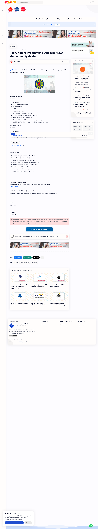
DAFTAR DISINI (14, 186)
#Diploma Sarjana (25, 262)
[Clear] (41, 2)
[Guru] (85, 110)
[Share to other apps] (42, 257)
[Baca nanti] (65, 61)
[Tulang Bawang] (68, 19)
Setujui (14, 523)
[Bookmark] (90, 2)
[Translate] (87, 2)
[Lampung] (86, 95)
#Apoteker (16, 262)
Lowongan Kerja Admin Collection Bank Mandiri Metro (39, 304)
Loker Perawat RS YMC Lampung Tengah (81, 105)
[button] (95, 2)
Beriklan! (57, 24)
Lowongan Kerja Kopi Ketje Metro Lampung (57, 285)
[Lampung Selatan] (78, 19)
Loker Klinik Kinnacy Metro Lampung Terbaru (82, 98)
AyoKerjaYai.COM (17, 342)
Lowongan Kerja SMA (16, 145)
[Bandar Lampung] (25, 19)
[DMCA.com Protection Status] (22, 336)
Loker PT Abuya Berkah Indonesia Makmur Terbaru (82, 79)
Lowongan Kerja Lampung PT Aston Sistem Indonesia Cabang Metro (19, 286)
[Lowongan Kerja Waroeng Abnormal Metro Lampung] (59, 296)
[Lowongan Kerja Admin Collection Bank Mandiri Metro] (39, 296)
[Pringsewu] (59, 19)
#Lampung (34, 262)
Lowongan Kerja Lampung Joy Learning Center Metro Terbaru (83, 113)
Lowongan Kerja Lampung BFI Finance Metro (19, 304)
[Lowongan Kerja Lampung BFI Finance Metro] (20, 296)
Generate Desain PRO (40, 229)
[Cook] (85, 76)
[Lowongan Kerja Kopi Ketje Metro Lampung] (59, 277)
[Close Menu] (94, 24)
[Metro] (53, 19)
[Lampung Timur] (46, 19)
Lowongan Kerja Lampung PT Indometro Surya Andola (38, 285)
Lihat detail (28, 523)
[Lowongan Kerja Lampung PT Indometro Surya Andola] (39, 277)
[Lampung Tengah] (36, 19)
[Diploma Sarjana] (88, 87)
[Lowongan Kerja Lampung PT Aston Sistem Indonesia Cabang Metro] (20, 277)
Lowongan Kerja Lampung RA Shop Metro (83, 90)
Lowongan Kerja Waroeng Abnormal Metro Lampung (57, 304)
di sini (52, 24)
